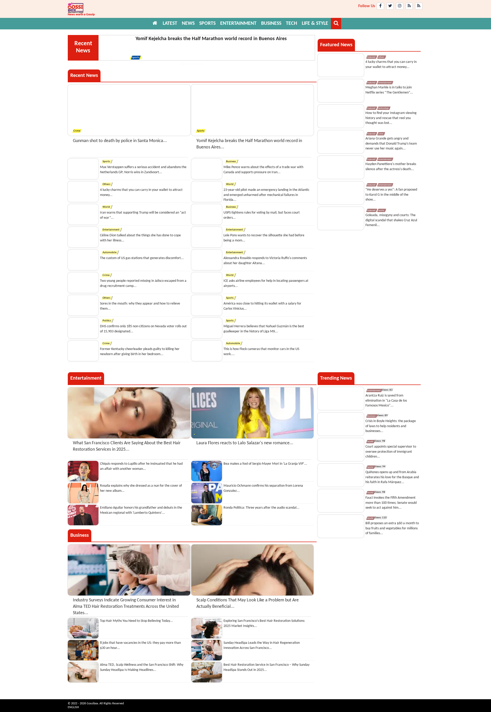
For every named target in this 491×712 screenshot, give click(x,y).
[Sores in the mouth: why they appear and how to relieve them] (83, 305)
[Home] (155, 23)
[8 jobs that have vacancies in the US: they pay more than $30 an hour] (83, 650)
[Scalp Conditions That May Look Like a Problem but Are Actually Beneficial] (252, 570)
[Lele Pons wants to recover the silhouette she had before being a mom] (206, 237)
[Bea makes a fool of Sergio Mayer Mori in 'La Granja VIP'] (206, 471)
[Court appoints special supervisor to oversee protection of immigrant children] (341, 449)
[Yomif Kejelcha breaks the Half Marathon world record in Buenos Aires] (252, 110)
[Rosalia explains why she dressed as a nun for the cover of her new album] (83, 493)
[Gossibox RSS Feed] (409, 6)
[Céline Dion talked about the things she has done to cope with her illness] (83, 237)
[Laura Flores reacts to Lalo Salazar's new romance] (252, 412)
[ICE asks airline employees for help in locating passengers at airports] (206, 282)
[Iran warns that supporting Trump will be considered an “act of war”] (83, 214)
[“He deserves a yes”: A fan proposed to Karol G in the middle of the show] (341, 192)
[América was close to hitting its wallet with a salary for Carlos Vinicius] (206, 305)
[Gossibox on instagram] (399, 6)
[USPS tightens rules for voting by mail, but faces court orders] (206, 214)
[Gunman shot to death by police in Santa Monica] (129, 110)
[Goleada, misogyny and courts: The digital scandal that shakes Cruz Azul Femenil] (341, 218)
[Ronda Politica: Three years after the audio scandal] (206, 515)
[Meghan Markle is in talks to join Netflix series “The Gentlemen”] (341, 90)
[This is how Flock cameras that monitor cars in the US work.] (206, 351)
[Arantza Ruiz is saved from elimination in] (341, 398)
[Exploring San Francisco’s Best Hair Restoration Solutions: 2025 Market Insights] (206, 628)
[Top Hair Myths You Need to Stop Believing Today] (83, 628)
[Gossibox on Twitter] (390, 6)
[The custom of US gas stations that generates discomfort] (83, 260)
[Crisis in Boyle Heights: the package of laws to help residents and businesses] (341, 424)
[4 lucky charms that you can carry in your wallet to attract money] (83, 191)
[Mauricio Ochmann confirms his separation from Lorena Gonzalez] (206, 493)
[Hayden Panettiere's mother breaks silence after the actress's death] (341, 167)
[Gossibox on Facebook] (380, 6)
